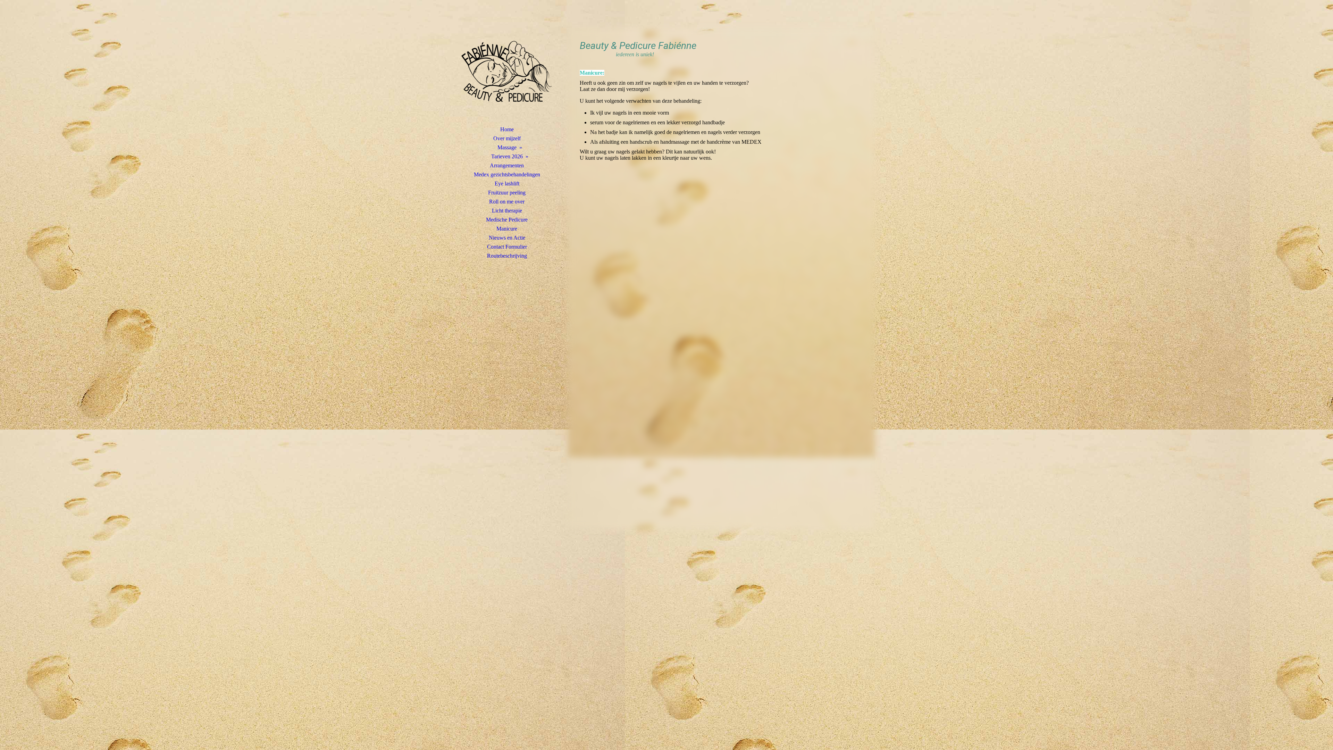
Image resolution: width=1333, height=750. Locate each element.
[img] (506, 71)
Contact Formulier (507, 247)
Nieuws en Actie (507, 238)
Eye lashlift (507, 183)
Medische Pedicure (507, 220)
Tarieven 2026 (507, 156)
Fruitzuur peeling (507, 192)
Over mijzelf (507, 138)
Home (507, 129)
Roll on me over (507, 202)
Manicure (506, 229)
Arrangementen (507, 165)
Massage (507, 147)
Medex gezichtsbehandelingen (507, 174)
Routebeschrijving (507, 256)
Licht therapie (507, 211)
